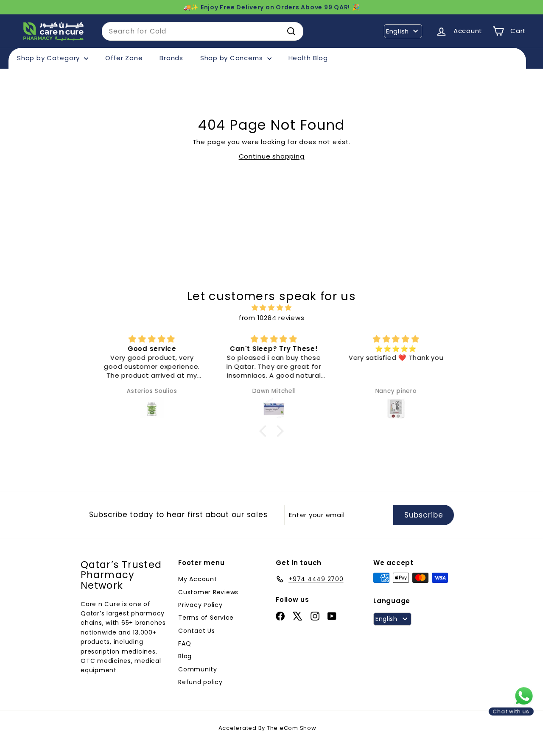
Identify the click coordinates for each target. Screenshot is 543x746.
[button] (265, 431)
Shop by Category (49, 57)
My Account (197, 579)
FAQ (184, 643)
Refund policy (200, 682)
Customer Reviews (208, 592)
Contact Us (196, 630)
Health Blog (308, 57)
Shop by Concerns (232, 57)
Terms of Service (206, 617)
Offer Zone (124, 57)
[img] (271, 308)
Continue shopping (272, 156)
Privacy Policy (200, 605)
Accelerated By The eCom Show (267, 728)
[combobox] (202, 31)
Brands (171, 57)
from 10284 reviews (272, 317)
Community (197, 669)
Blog (185, 656)
